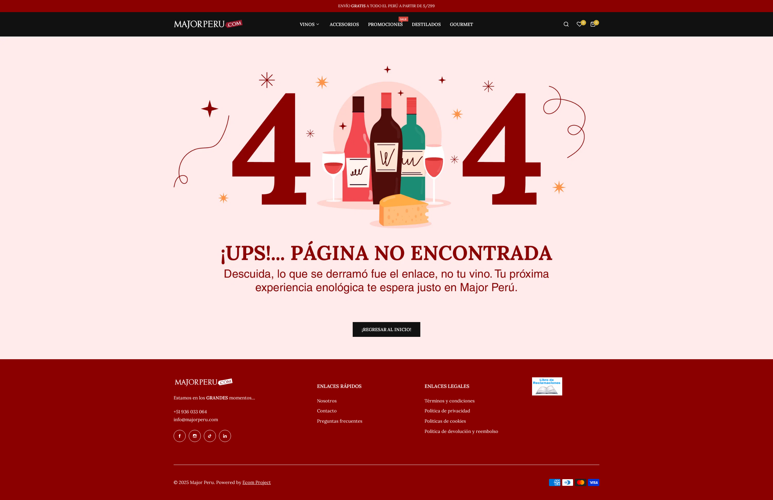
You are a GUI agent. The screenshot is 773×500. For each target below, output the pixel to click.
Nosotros (327, 401)
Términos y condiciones (450, 401)
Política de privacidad (447, 411)
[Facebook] (180, 436)
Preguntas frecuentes (339, 421)
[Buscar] (566, 24)
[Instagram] (195, 436)
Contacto (327, 411)
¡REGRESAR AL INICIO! (386, 329)
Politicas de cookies (445, 421)
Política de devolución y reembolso (461, 431)
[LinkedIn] (225, 436)
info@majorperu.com (196, 419)
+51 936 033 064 (190, 412)
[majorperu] (208, 24)
